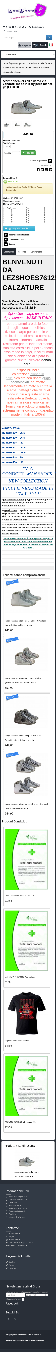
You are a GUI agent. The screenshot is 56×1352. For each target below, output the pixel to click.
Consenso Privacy (13, 1299)
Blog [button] (27, 27)
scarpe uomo (21, 63)
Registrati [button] (26, 45)
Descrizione (9, 251)
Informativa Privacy (17, 1217)
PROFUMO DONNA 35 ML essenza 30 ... (20, 1122)
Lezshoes (23, 1335)
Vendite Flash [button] (11, 31)
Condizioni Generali (17, 1211)
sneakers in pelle (36, 63)
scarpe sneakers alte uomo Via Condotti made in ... (27, 1174)
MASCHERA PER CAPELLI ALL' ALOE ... (20, 977)
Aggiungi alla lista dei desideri (21, 228)
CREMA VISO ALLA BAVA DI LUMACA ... (20, 895)
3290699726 (14, 1233)
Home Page (8, 63)
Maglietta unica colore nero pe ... (18, 1040)
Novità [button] (8, 27)
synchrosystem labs (21, 1340)
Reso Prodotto (15, 1205)
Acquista (30, 152)
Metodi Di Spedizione (18, 1208)
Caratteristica (36, 251)
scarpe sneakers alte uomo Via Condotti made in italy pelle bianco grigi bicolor (27, 67)
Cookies (12, 1214)
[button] (40, 45)
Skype (11, 1236)
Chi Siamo (13, 1202)
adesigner (40, 1340)
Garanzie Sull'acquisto (18, 1199)
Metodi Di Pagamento (18, 1197)
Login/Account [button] (38, 27)
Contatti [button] (18, 27)
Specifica (22, 251)
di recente (19, 1146)
